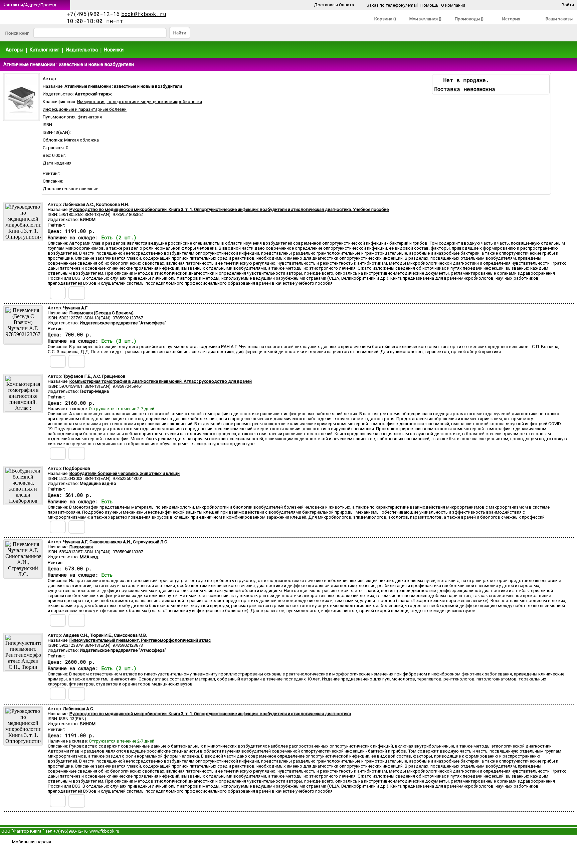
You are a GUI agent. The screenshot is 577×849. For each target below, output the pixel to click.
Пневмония (81, 546)
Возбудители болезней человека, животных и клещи (124, 473)
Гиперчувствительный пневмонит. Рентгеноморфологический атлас (140, 640)
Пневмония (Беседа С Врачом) (101, 312)
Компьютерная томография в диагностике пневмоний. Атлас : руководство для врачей (160, 381)
